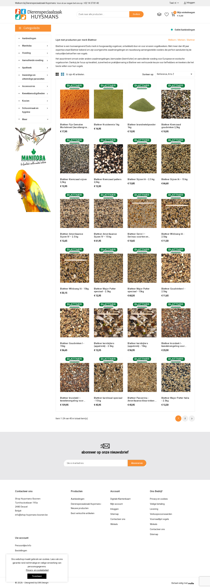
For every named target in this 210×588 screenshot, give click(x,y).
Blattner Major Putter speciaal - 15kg (139, 290)
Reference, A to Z (175, 74)
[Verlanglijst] (166, 14)
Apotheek (35, 67)
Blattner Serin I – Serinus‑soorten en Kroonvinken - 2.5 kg (138, 235)
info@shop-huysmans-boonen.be (31, 515)
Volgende (191, 418)
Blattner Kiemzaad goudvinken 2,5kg (171, 126)
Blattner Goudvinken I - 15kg (72, 344)
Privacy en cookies (159, 499)
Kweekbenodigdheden (35, 93)
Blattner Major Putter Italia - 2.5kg (175, 399)
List (62, 74)
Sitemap (114, 514)
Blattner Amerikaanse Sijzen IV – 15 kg (105, 235)
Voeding (35, 53)
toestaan (37, 576)
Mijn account (116, 504)
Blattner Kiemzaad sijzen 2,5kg (73, 180)
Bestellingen (21, 550)
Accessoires (35, 86)
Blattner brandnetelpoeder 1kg (142, 126)
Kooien (35, 101)
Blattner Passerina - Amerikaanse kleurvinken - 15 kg (142, 399)
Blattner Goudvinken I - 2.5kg (173, 290)
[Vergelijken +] (77, 100)
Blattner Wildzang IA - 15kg (74, 288)
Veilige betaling (157, 504)
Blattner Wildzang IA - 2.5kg (172, 235)
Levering (154, 509)
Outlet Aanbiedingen (185, 30)
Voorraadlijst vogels (159, 519)
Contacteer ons (24, 491)
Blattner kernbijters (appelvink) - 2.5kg (104, 344)
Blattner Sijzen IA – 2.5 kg (141, 179)
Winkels (114, 524)
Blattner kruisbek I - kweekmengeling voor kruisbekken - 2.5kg (173, 344)
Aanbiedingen (29, 38)
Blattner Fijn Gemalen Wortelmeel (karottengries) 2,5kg (74, 126)
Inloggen (114, 509)
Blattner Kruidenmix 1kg (106, 124)
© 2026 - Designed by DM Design (31, 582)
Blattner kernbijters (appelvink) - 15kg (138, 344)
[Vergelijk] (159, 14)
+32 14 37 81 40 (91, 3)
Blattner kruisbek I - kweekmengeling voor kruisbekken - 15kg (72, 399)
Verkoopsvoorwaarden (161, 514)
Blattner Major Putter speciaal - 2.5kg (105, 290)
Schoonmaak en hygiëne (35, 110)
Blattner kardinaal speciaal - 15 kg (108, 399)
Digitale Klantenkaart (120, 499)
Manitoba (35, 45)
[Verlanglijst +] (83, 100)
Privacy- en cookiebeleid (37, 570)
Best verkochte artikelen (82, 513)
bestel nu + (66, 100)
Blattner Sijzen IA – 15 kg (174, 179)
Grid (57, 74)
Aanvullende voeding (35, 60)
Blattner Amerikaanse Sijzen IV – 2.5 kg (71, 235)
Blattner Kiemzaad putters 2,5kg (108, 180)
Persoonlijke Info (23, 545)
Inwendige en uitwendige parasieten (35, 77)
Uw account (21, 537)
